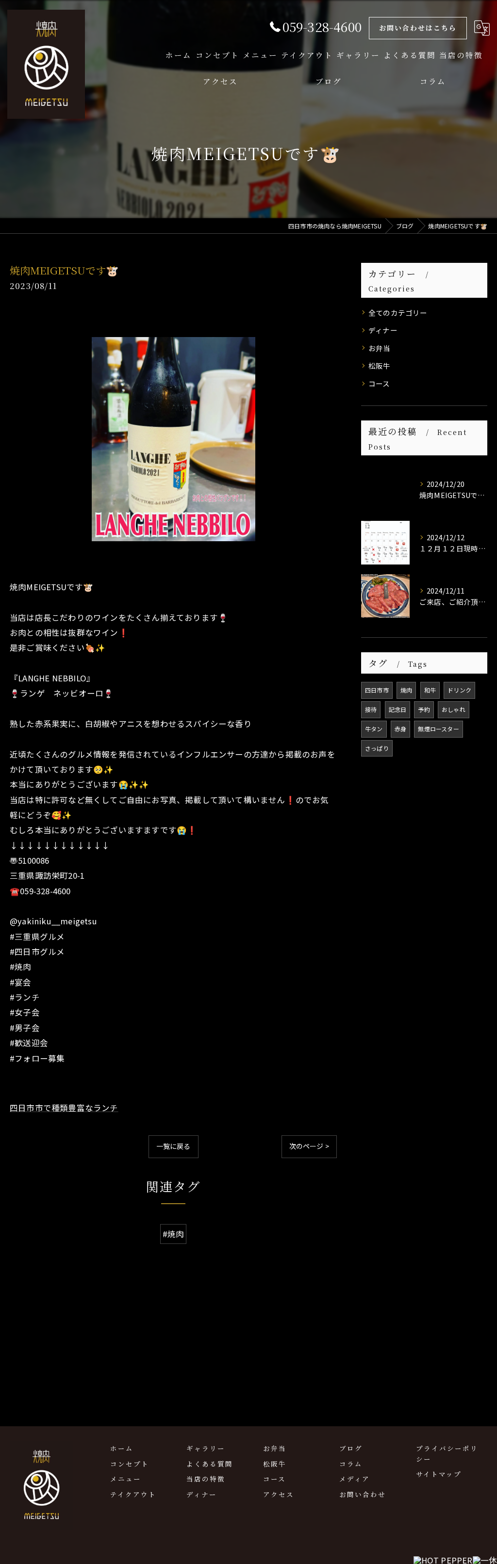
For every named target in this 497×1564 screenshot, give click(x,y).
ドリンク (459, 690)
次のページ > (309, 1146)
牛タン (374, 729)
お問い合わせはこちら (418, 27)
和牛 (430, 690)
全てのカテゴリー (398, 312)
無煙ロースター (438, 729)
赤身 (400, 729)
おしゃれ (453, 709)
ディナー (383, 330)
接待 (371, 709)
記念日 (398, 709)
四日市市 (377, 690)
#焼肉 (173, 1234)
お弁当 (379, 348)
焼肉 (406, 690)
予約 (424, 709)
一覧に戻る (173, 1146)
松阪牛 (379, 365)
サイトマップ (439, 1474)
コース (379, 383)
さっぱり (377, 748)
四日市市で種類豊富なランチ (64, 1107)
